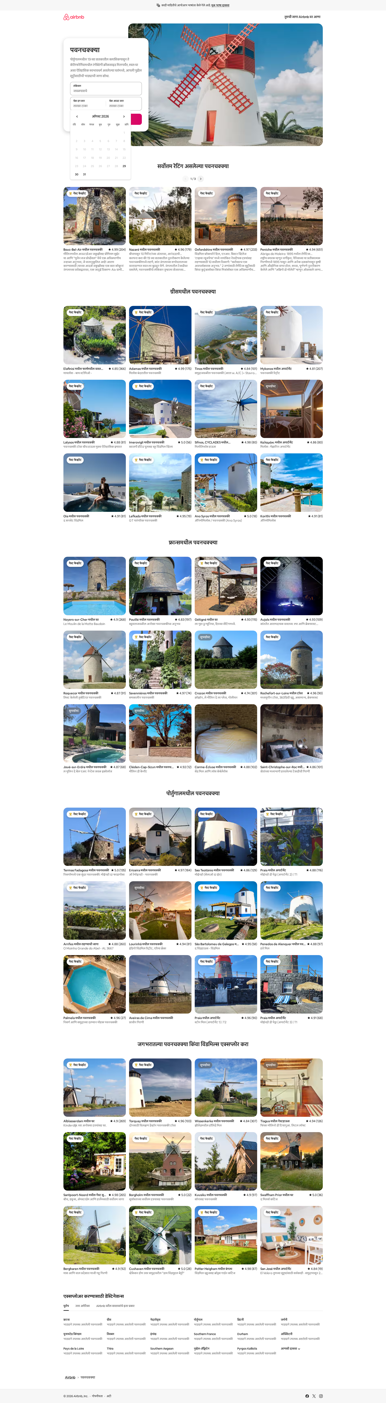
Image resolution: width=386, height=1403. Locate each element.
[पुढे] (200, 179)
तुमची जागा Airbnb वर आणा (302, 17)
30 (76, 174)
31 (84, 174)
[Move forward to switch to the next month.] (124, 116)
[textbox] (88, 106)
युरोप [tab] (66, 1306)
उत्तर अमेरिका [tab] (82, 1306)
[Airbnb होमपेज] (73, 17)
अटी (109, 1396)
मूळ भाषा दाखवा (220, 5)
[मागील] (185, 179)
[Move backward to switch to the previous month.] (77, 116)
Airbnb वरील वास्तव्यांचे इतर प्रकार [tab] (115, 1306)
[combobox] (106, 90)
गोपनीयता (97, 1396)
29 (124, 166)
